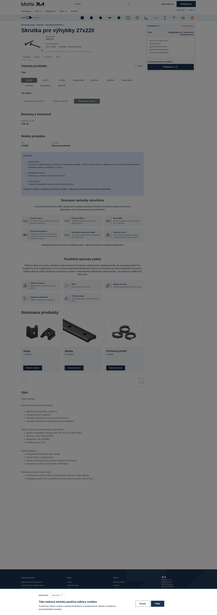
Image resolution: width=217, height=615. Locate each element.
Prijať (157, 604)
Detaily (142, 604)
